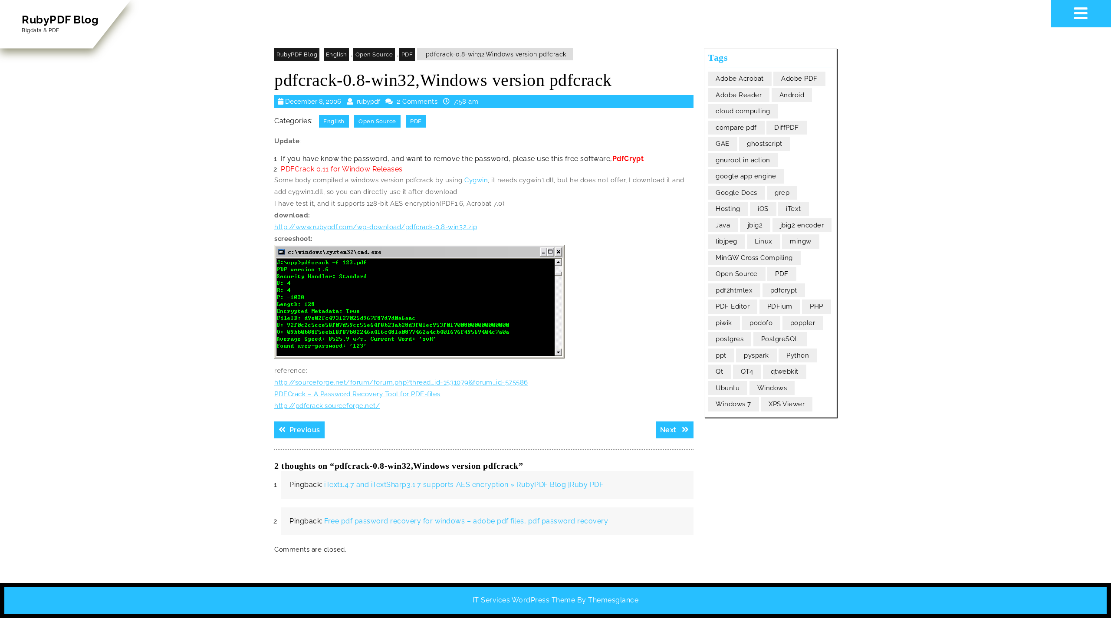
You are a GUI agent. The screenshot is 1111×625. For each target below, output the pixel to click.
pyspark (756, 355)
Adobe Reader (739, 95)
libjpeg (726, 241)
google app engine (746, 176)
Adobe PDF (799, 78)
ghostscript (764, 144)
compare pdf (736, 128)
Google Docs (736, 193)
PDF (407, 54)
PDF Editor (732, 306)
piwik (724, 323)
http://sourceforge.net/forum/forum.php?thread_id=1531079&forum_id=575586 (401, 382)
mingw (801, 241)
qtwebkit (785, 371)
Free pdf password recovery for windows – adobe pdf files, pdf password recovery (466, 521)
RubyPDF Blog (60, 19)
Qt (719, 371)
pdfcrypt (783, 290)
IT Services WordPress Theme (524, 600)
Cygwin (476, 180)
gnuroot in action (743, 160)
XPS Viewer (787, 404)
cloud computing (743, 111)
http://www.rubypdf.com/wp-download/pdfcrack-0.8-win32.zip (375, 227)
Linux (763, 241)
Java (723, 225)
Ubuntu (728, 388)
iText (793, 209)
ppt (721, 355)
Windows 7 (733, 404)
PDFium (779, 306)
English (336, 54)
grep (782, 193)
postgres (729, 339)
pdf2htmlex (734, 290)
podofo (760, 323)
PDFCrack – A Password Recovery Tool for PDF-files (357, 394)
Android (792, 95)
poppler (802, 323)
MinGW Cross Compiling (754, 258)
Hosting (728, 209)
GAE (723, 144)
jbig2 (755, 225)
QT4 (747, 371)
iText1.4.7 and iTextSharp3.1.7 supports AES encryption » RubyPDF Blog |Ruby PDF (463, 484)
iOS (763, 209)
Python (797, 355)
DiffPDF (786, 128)
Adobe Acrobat (740, 78)
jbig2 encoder (802, 225)
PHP (816, 306)
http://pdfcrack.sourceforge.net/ (327, 406)
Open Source (374, 54)
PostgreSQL (780, 339)
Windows (772, 388)
